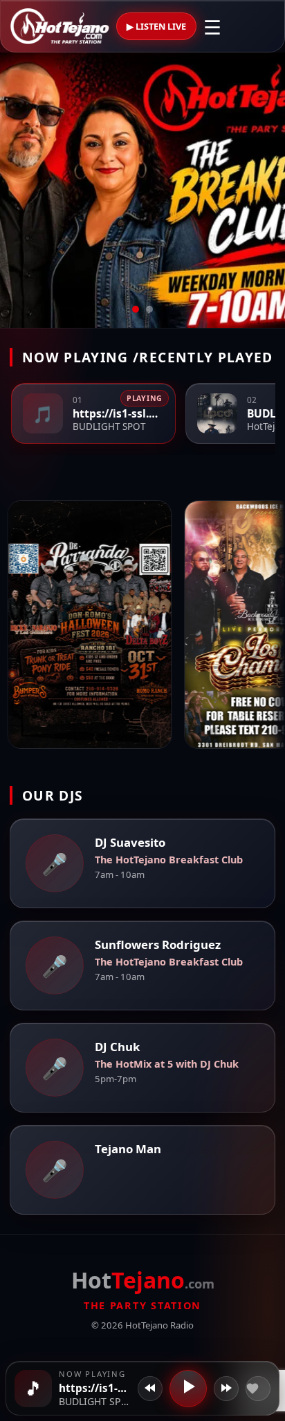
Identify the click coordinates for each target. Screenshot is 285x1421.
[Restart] (150, 1388)
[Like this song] (258, 1388)
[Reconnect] (226, 1388)
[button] (33, 1388)
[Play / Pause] (188, 1388)
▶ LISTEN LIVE (156, 26)
